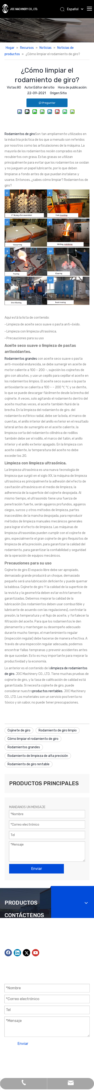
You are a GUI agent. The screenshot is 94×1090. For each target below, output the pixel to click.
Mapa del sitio (47, 1062)
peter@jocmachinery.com (52, 946)
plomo (84, 1062)
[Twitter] (26, 952)
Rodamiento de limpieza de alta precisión (38, 756)
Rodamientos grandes (21, 359)
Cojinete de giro (19, 730)
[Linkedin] (17, 952)
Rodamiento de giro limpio (58, 730)
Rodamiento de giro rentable (29, 764)
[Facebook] (8, 952)
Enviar (23, 1043)
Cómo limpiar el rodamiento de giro (33, 739)
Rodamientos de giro (20, 134)
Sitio (63, 93)
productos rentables (47, 691)
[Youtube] (35, 952)
